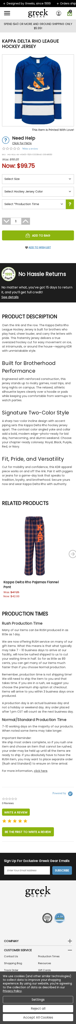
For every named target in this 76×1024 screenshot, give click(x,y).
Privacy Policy (12, 991)
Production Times (49, 956)
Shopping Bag (13, 963)
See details (10, 297)
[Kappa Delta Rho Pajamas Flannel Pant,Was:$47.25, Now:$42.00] (34, 545)
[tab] (16, 812)
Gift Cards (44, 970)
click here (40, 771)
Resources (44, 963)
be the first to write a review (28, 832)
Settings (38, 999)
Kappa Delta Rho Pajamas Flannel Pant (31, 584)
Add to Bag (41, 235)
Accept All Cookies (38, 1017)
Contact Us (11, 956)
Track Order (11, 970)
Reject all (38, 1008)
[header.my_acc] (59, 13)
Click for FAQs (22, 143)
